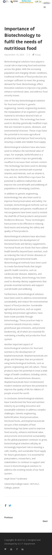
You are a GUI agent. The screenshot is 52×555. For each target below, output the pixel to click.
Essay (38, 54)
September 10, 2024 (14, 54)
